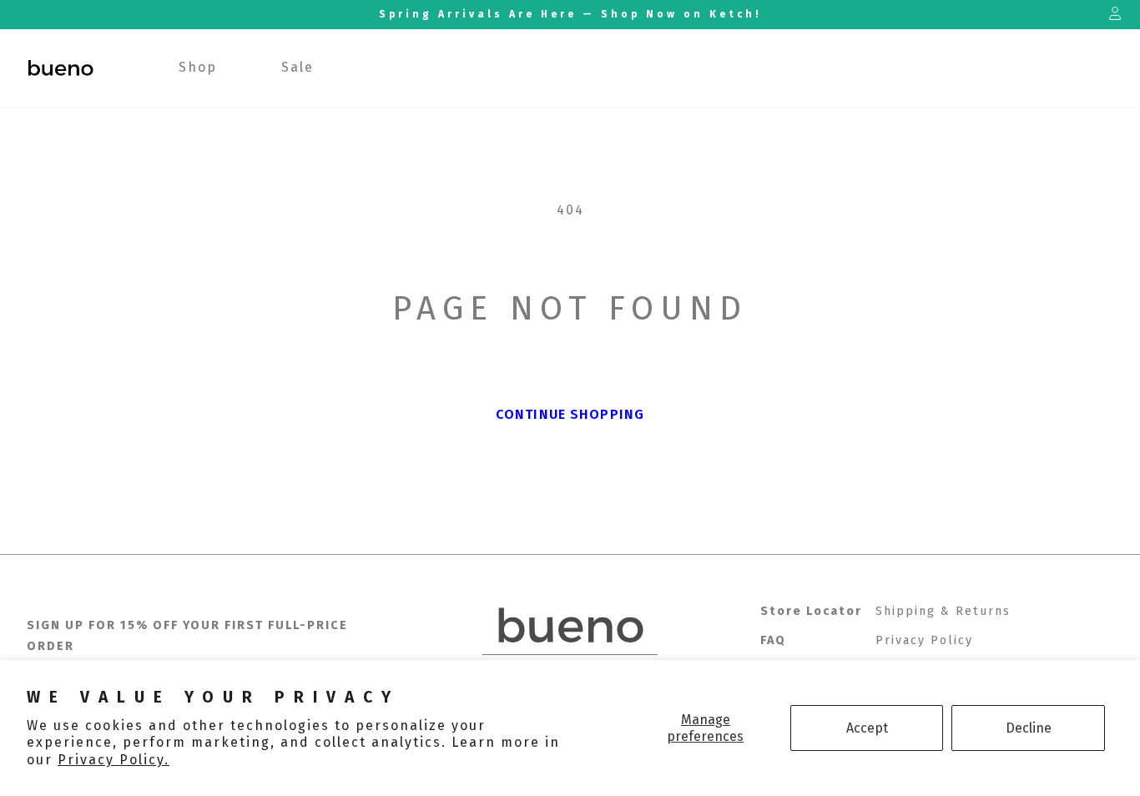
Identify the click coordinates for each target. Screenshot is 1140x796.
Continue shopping (570, 414)
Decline (1029, 728)
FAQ (773, 640)
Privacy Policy (924, 640)
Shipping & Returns (943, 611)
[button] (198, 68)
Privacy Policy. (113, 760)
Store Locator (811, 611)
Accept (867, 728)
